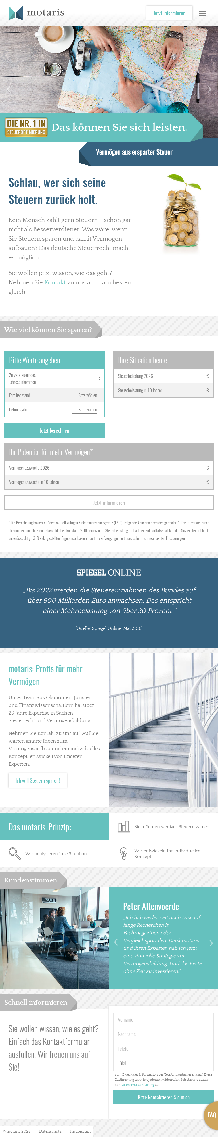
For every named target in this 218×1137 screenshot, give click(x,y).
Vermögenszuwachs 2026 (29, 468)
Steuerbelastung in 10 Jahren (140, 390)
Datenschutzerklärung (137, 1085)
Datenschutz (50, 1131)
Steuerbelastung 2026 (135, 376)
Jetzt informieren (169, 13)
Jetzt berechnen (54, 431)
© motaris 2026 (17, 1131)
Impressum (80, 1131)
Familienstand (19, 395)
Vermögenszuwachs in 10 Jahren (34, 482)
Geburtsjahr (18, 410)
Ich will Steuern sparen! (38, 781)
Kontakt (55, 282)
